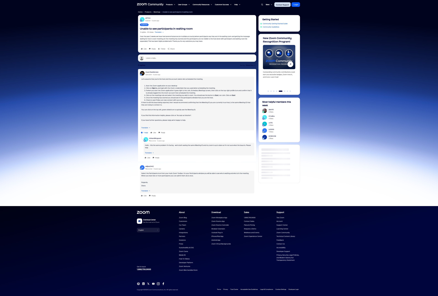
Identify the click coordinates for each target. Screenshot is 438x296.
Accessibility (280, 248)
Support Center (282, 225)
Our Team (182, 225)
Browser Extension (218, 229)
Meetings (157, 12)
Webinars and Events (251, 233)
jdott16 (271, 110)
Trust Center (234, 289)
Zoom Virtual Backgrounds (221, 244)
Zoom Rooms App (218, 221)
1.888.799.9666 (144, 269)
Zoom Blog (183, 218)
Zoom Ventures (184, 266)
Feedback (280, 240)
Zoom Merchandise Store (188, 270)
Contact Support (282, 5)
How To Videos (184, 259)
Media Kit (182, 255)
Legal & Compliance (266, 289)
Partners (182, 236)
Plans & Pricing (249, 225)
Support (280, 212)
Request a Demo (250, 229)
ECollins (272, 116)
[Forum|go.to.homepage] (150, 4)
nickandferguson (155, 138)
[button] (159, 32)
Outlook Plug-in (217, 233)
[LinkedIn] (143, 284)
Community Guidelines (271, 27)
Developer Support (283, 251)
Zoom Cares (183, 251)
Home (140, 12)
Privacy (225, 289)
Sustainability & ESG (186, 248)
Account (279, 221)
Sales (246, 212)
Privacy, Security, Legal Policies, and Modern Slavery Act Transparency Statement (287, 257)
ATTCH (147, 18)
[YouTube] (153, 284)
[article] (197, 102)
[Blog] (138, 284)
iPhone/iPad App (217, 236)
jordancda (272, 136)
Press (181, 244)
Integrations (183, 233)
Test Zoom (280, 218)
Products (148, 12)
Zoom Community (283, 233)
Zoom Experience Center (253, 236)
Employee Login (294, 289)
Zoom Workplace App (219, 218)
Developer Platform (186, 263)
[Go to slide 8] (290, 91)
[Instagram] (158, 284)
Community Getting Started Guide (275, 24)
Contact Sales (249, 221)
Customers (183, 221)
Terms (219, 289)
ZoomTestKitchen (151, 72)
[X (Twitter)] (148, 284)
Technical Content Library (285, 236)
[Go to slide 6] (282, 91)
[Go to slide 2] (271, 91)
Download (216, 212)
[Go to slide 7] (286, 91)
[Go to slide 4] (277, 91)
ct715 (271, 123)
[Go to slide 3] (274, 91)
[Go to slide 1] (268, 91)
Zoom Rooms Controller (220, 225)
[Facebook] (163, 284)
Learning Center (282, 229)
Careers (182, 229)
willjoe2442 (149, 166)
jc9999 (271, 129)
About (182, 212)
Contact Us (280, 244)
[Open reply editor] (197, 58)
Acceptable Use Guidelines (249, 289)
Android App (215, 240)
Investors (182, 240)
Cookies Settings (280, 289)
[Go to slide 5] (279, 91)
